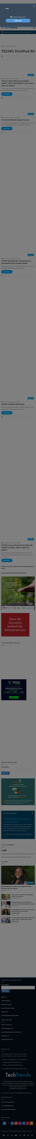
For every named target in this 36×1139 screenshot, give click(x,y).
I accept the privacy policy (19, 17)
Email (7, 8)
